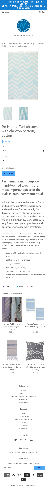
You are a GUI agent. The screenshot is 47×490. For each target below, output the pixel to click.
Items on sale (23, 429)
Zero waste (24, 425)
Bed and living (23, 416)
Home (3, 43)
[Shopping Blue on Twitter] (15, 440)
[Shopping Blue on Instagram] (31, 440)
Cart (43, 12)
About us (23, 393)
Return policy (23, 399)
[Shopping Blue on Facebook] (21, 440)
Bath (23, 413)
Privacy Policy (24, 402)
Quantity (5, 157)
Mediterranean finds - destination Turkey (21, 43)
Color (4, 147)
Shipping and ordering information (23, 396)
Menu (6, 12)
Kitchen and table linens (23, 419)
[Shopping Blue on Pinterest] (26, 440)
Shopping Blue (30, 485)
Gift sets (23, 423)
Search (23, 390)
